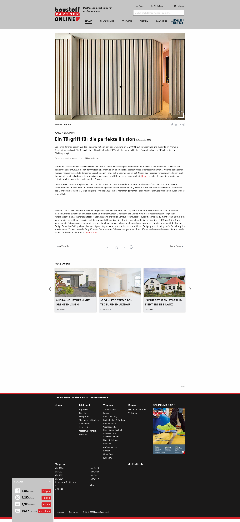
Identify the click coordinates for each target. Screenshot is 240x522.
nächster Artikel (175, 246)
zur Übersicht (63, 246)
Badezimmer (92, 232)
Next (190, 290)
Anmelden (44, 511)
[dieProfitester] (177, 22)
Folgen (46, 491)
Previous (49, 290)
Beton (144, 176)
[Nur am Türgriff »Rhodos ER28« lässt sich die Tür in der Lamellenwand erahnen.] (120, 76)
